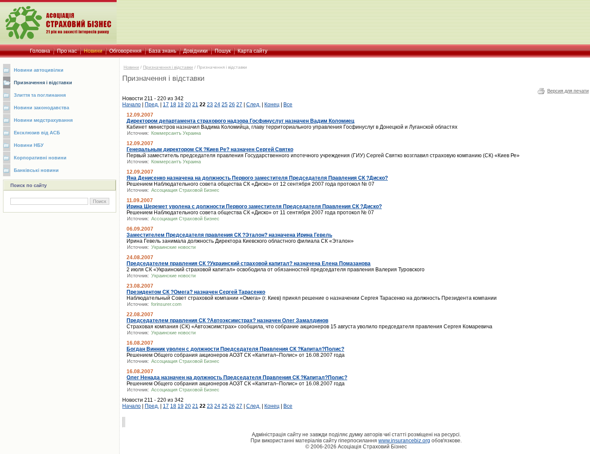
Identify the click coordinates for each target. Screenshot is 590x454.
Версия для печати (568, 90)
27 (239, 105)
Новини (131, 67)
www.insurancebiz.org (404, 441)
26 (232, 105)
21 (195, 105)
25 (225, 105)
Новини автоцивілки (38, 70)
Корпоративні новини (40, 157)
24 (217, 105)
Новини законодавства (41, 107)
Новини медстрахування (43, 120)
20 (188, 105)
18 (173, 105)
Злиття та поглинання (40, 95)
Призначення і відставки (43, 82)
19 (181, 105)
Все (287, 105)
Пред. (152, 105)
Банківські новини (36, 170)
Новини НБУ (29, 145)
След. (253, 105)
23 (210, 105)
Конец (271, 105)
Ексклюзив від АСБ (37, 132)
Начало (131, 105)
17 (166, 105)
